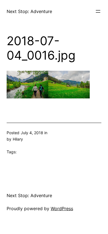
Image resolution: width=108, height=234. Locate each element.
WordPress (62, 208)
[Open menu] (98, 11)
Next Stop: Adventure (29, 11)
